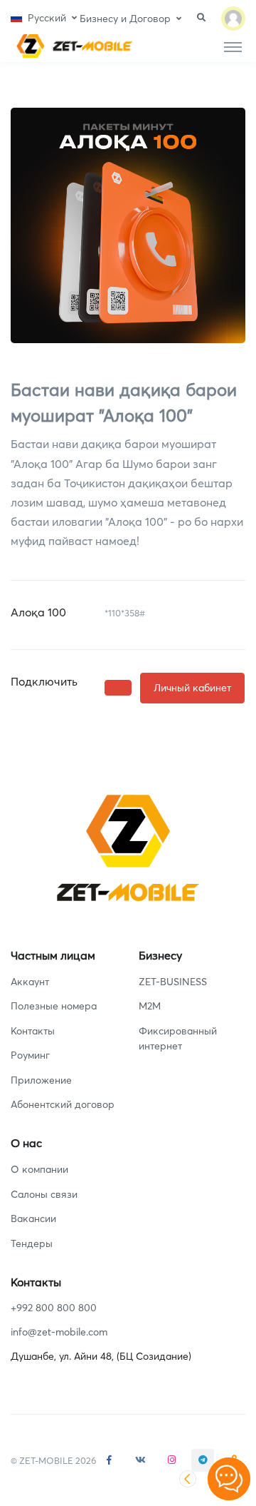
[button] (44, 18)
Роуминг (30, 1055)
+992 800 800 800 (54, 1307)
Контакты (33, 1030)
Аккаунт (30, 981)
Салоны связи (44, 1194)
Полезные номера (54, 1005)
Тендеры (32, 1243)
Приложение (41, 1080)
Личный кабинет (192, 687)
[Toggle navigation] (232, 46)
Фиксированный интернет (178, 1038)
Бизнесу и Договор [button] (125, 18)
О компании (39, 1169)
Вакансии (33, 1218)
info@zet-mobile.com (59, 1332)
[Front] (72, 46)
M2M (150, 1005)
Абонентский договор (62, 1104)
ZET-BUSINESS (173, 981)
